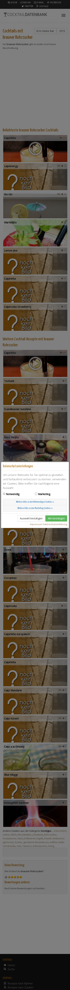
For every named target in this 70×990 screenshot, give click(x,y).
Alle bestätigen (56, 518)
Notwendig (13, 494)
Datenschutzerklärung (55, 524)
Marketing (44, 494)
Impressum (36, 524)
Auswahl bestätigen (31, 518)
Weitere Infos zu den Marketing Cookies (34, 508)
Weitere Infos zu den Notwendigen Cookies (34, 502)
